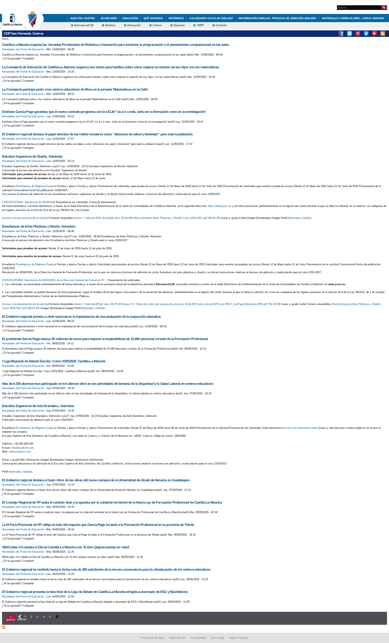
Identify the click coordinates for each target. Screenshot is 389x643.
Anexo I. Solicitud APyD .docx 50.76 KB (98, 304)
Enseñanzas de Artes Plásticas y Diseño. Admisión (38, 226)
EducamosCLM (83, 25)
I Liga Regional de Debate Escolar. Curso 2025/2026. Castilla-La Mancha (53, 361)
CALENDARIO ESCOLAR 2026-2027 (211, 18)
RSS (382, 33)
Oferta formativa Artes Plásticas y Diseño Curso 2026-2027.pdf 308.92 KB (177, 217)
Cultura (157, 25)
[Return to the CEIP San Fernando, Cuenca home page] (33, 27)
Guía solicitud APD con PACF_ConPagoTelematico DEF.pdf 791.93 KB (239, 304)
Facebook (341, 33)
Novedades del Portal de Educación (23, 49)
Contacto (221, 25)
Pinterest (357, 33)
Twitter (349, 33)
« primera (10, 618)
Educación (130, 18)
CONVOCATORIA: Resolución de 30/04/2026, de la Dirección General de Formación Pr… (54, 280)
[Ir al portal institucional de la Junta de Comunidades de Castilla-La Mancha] (17, 27)
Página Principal (238, 637)
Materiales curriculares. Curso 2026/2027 (353, 18)
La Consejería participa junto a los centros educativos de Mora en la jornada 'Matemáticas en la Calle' (75, 89)
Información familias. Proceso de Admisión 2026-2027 (277, 18)
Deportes (179, 25)
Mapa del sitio (177, 637)
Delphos (110, 25)
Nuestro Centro (82, 18)
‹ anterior (19, 618)
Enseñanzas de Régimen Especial (36, 186)
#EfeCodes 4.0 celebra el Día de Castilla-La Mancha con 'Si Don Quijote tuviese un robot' (66, 547)
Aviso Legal (217, 637)
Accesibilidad (198, 637)
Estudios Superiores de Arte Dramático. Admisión (38, 406)
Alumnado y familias (300, 217)
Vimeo (366, 33)
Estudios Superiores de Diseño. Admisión (32, 156)
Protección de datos (153, 637)
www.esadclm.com (20, 451)
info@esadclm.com (22, 447)
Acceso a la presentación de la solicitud (25, 217)
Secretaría (108, 18)
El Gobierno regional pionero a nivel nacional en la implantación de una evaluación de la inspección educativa (81, 317)
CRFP (200, 25)
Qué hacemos (153, 18)
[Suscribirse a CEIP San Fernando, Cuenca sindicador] (3, 626)
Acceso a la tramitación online (300, 427)
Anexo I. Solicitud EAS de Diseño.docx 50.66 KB (103, 217)
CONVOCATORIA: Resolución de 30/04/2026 (28, 202)
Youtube (374, 33)
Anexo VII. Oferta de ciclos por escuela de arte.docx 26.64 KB (159, 304)
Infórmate (176, 18)
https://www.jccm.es (219, 206)
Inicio (5, 38)
